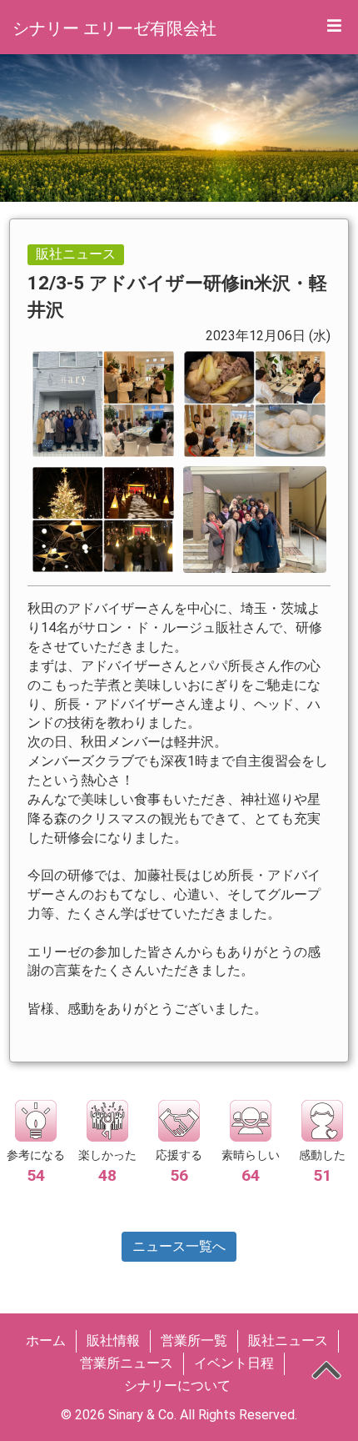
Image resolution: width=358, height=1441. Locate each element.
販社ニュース (288, 1340)
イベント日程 (234, 1363)
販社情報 (113, 1340)
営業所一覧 (194, 1340)
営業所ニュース (126, 1363)
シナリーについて (177, 1385)
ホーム (46, 1340)
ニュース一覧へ (179, 1246)
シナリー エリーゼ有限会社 (114, 28)
